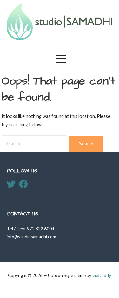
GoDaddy (101, 275)
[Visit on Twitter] (11, 185)
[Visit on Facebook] (23, 185)
